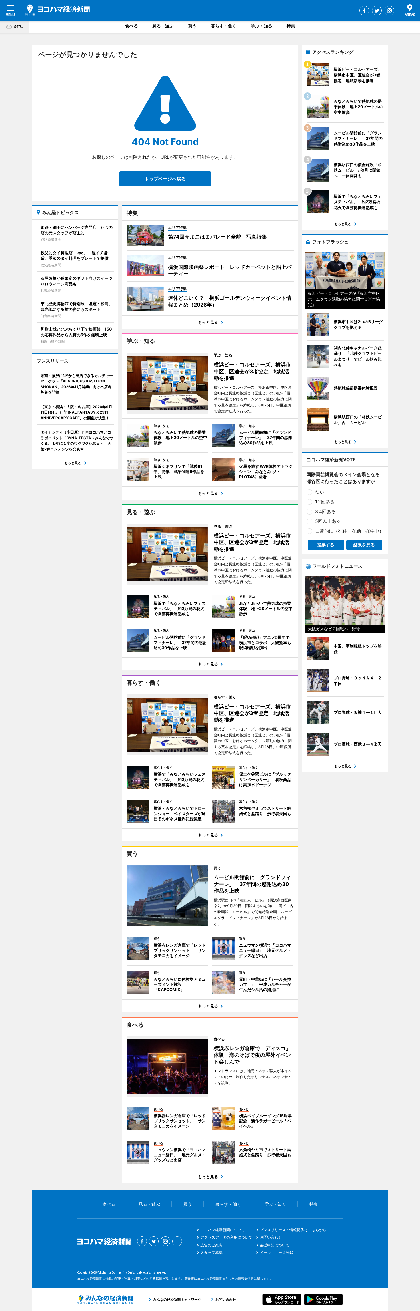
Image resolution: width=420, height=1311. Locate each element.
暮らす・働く (224, 26)
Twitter (377, 10)
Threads (177, 1241)
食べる (131, 26)
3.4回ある (325, 511)
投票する (325, 544)
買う (192, 26)
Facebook (364, 10)
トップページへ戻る (165, 179)
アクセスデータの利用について (226, 1237)
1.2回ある (325, 501)
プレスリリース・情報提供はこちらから (293, 1229)
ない (319, 491)
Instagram (389, 10)
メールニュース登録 (276, 1252)
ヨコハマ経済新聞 (57, 10)
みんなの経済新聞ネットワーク (105, 1299)
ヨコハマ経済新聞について (222, 1229)
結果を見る (364, 544)
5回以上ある (328, 521)
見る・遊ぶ (163, 26)
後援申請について (274, 1245)
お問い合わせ (271, 1237)
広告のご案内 (211, 1245)
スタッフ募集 (211, 1252)
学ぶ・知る (261, 26)
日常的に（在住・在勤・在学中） (349, 530)
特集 (291, 26)
